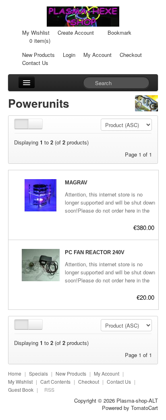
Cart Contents (55, 381)
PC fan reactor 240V (94, 252)
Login (69, 55)
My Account (97, 55)
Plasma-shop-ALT (137, 400)
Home (14, 373)
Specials (38, 373)
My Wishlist (36, 32)
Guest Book (20, 389)
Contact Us (35, 63)
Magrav (76, 183)
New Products (38, 55)
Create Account (76, 32)
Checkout (131, 55)
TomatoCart (144, 408)
